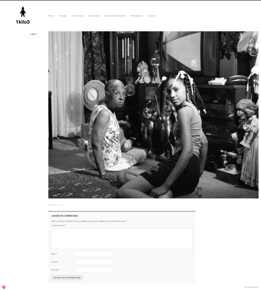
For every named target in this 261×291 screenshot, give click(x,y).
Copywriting (94, 16)
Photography (137, 16)
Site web (55, 269)
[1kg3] (22, 16)
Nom (54, 254)
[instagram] (4, 287)
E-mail (54, 261)
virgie (53, 204)
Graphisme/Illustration (115, 16)
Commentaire (58, 225)
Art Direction (78, 16)
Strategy (63, 16)
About (51, 16)
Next (33, 34)
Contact (151, 16)
